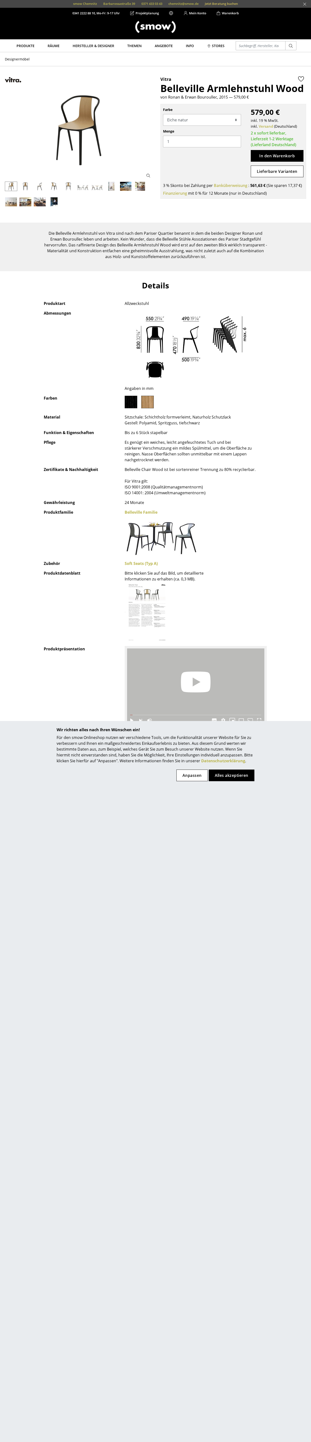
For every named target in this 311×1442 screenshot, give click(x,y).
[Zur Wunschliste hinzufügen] (301, 79)
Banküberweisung (230, 185)
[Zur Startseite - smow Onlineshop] (155, 27)
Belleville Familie (141, 512)
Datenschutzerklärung (223, 760)
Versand (266, 126)
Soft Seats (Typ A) (141, 563)
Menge (168, 131)
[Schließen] (304, 4)
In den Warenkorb (277, 156)
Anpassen (192, 775)
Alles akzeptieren (231, 775)
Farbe (168, 109)
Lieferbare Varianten (277, 171)
